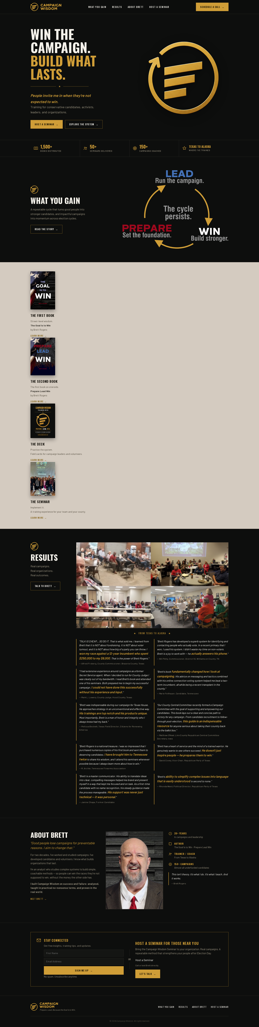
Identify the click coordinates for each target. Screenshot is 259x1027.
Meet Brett (38, 898)
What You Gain (97, 7)
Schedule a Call (212, 7)
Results (117, 7)
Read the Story (46, 229)
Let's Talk (148, 974)
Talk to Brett (45, 586)
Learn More (38, 335)
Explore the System (83, 124)
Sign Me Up (84, 970)
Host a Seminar (159, 7)
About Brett (136, 7)
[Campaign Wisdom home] (45, 7)
